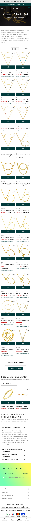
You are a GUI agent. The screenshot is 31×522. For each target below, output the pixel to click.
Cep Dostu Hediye (25, 507)
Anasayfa (9, 17)
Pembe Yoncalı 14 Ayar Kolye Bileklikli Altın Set (14, 73)
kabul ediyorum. (14, 477)
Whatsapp (21, 4)
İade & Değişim (21, 510)
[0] (28, 8)
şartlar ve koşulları (10, 477)
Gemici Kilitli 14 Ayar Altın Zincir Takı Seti (12, 293)
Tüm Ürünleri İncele (8, 384)
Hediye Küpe (17, 507)
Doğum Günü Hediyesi (7, 507)
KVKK (7, 510)
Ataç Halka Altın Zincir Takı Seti (10, 320)
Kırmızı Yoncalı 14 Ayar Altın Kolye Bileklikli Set (14, 127)
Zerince (3, 71)
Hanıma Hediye (11, 504)
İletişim (3, 510)
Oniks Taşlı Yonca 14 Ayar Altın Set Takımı (13, 100)
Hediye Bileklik (19, 504)
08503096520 (12, 4)
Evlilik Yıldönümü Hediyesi (11, 506)
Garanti (28, 510)
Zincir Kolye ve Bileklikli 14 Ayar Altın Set (12, 237)
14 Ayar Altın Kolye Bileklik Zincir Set (11, 210)
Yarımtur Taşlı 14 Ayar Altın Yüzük (10, 406)
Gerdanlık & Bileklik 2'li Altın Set (10, 349)
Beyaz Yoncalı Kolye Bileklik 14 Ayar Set (12, 154)
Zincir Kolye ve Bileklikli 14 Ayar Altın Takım (13, 264)
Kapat (29, 1)
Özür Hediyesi (22, 506)
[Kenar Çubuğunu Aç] (2, 263)
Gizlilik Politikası (13, 510)
